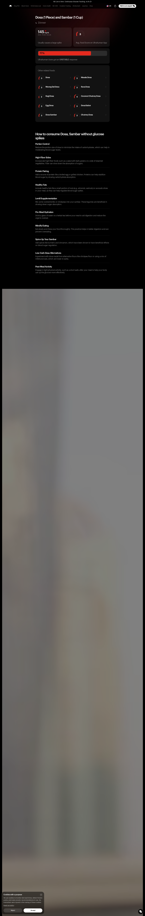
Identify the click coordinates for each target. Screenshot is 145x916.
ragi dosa (47, 96)
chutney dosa (84, 115)
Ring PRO (17, 6)
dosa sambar (49, 115)
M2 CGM (55, 6)
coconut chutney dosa (88, 96)
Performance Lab (36, 6)
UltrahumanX (76, 6)
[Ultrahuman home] (10, 6)
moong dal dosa (50, 87)
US (110, 6)
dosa (45, 77)
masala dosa (84, 77)
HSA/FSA (85, 6)
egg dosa (47, 106)
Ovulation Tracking (65, 6)
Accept (33, 910)
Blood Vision (25, 6)
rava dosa (83, 87)
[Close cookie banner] (41, 894)
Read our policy (9, 905)
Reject (13, 910)
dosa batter (83, 106)
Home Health (47, 6)
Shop (91, 6)
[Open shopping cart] (115, 6)
